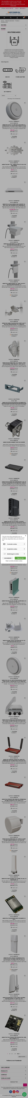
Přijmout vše (20, 558)
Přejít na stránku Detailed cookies (14, 561)
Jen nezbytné (7, 558)
